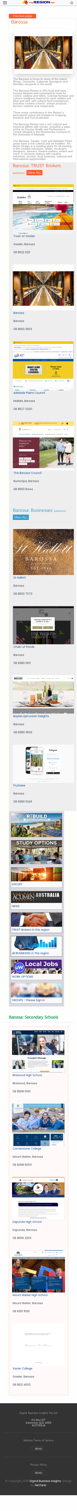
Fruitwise (19, 785)
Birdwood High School (27, 1075)
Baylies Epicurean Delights (31, 716)
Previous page (22, 16)
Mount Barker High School (30, 1295)
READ (38, 1448)
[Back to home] (38, 2)
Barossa (18, 313)
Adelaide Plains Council (29, 393)
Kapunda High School (27, 1222)
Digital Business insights (45, 1481)
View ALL (34, 172)
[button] (5, 2)
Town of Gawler (24, 236)
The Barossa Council (27, 473)
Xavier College (22, 1368)
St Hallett (19, 578)
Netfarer (40, 1485)
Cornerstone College (27, 1149)
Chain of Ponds (23, 647)
